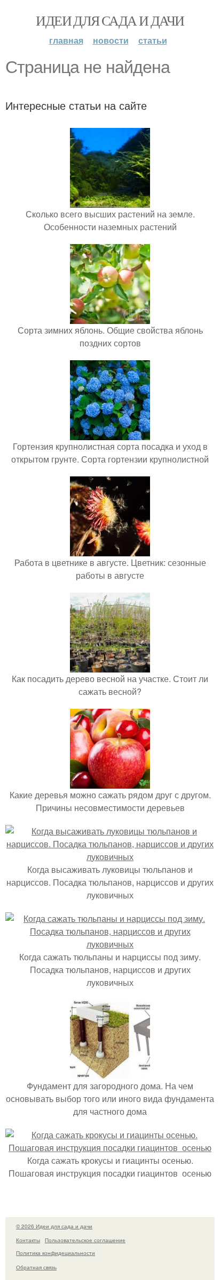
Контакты (28, 1240)
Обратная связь (36, 1267)
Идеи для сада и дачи (110, 20)
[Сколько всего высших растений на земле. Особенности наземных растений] (110, 201)
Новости (111, 40)
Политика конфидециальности (55, 1253)
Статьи (152, 40)
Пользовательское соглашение (85, 1240)
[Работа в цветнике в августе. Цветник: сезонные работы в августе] (110, 550)
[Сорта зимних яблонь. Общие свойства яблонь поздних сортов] (110, 317)
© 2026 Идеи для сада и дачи (54, 1226)
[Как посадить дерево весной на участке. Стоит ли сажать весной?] (110, 666)
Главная (66, 40)
